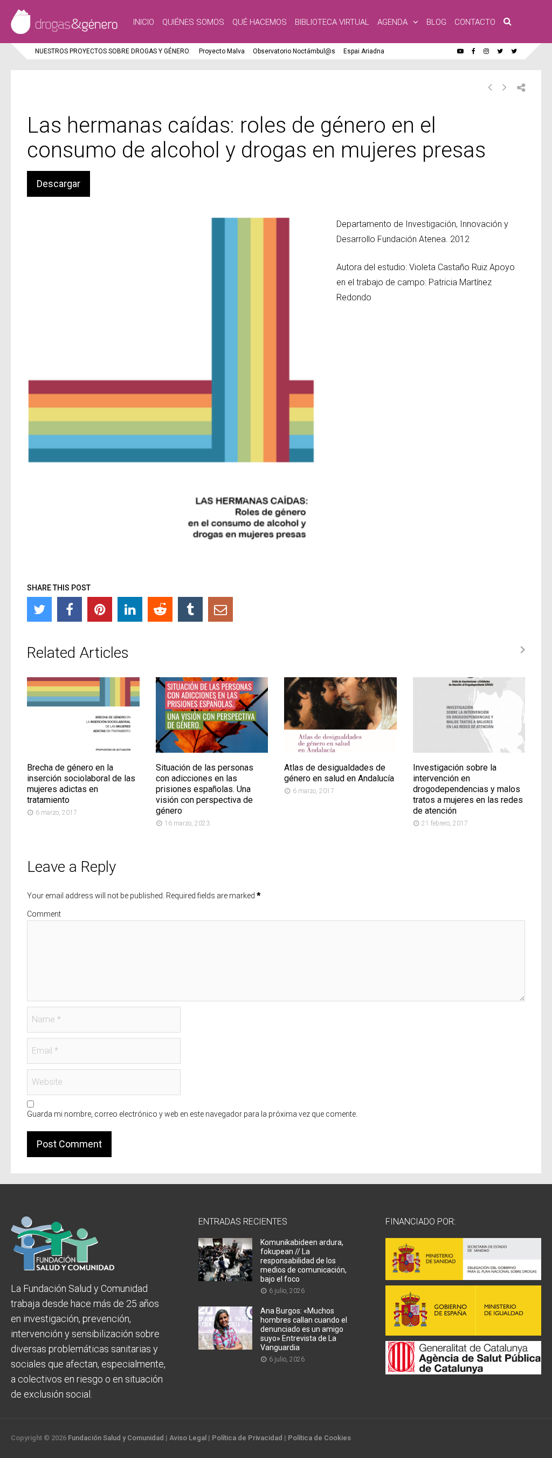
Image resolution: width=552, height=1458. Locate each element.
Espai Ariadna (363, 51)
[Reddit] (160, 609)
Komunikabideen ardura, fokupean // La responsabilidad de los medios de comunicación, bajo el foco (303, 1260)
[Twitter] (39, 609)
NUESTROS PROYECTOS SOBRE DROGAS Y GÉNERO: (113, 51)
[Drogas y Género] (64, 32)
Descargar (58, 183)
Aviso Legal (187, 1438)
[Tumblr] (190, 609)
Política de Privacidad (247, 1438)
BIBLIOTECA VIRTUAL (332, 22)
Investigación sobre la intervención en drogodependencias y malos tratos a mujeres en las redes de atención (468, 789)
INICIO (143, 22)
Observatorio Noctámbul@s (294, 51)
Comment (44, 914)
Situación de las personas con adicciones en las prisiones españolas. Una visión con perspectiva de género (204, 789)
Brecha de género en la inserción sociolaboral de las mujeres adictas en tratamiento (81, 783)
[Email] (220, 609)
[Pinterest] (99, 609)
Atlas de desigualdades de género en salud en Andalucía (339, 772)
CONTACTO (474, 22)
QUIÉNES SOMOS (193, 22)
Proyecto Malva (222, 51)
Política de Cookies (319, 1438)
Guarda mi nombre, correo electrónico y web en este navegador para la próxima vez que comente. (192, 1114)
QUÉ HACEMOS (259, 22)
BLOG (436, 22)
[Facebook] (69, 609)
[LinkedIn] (130, 609)
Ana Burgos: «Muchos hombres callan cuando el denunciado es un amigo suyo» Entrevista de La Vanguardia (303, 1329)
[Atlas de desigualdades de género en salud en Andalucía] (340, 750)
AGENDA (392, 22)
